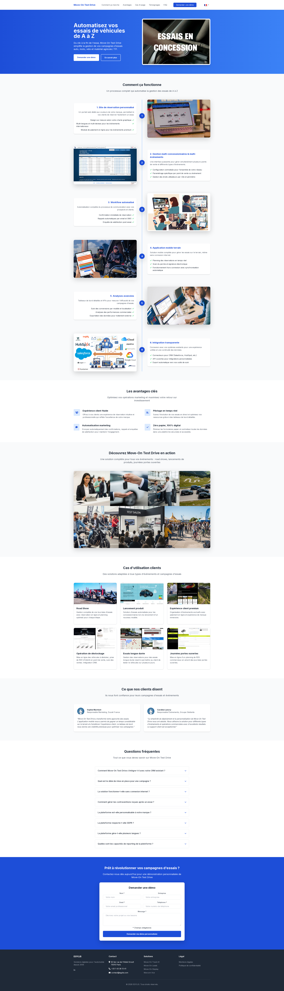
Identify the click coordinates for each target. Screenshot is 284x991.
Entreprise (162, 893)
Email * (122, 902)
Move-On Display (151, 969)
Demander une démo (185, 5)
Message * (142, 911)
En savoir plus (111, 57)
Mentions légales (186, 962)
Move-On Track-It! (151, 962)
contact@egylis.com (119, 973)
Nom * (122, 893)
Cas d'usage (140, 5)
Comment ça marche (110, 5)
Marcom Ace (149, 973)
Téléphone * (162, 902)
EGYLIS (77, 956)
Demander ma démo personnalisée (142, 934)
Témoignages (154, 5)
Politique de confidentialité (190, 965)
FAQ (165, 5)
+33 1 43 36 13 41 (118, 969)
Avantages (127, 5)
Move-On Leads (150, 965)
